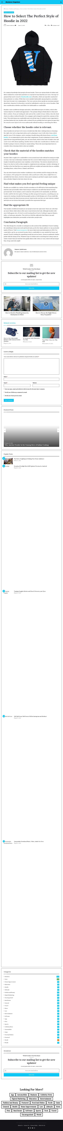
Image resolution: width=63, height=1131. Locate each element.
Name (5, 376)
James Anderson (20, 249)
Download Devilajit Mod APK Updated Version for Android (30, 466)
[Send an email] (15, 25)
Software (7, 1016)
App (6, 1019)
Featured (7, 1037)
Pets (6, 1021)
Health (6, 987)
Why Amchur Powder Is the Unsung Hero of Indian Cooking (27, 445)
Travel (6, 1005)
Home (6, 9)
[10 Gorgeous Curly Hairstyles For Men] (31, 332)
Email (5, 382)
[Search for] (61, 3)
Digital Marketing (9, 995)
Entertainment (8, 1013)
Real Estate (8, 1000)
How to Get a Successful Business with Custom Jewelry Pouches (12, 339)
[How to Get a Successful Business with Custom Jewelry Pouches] (12, 332)
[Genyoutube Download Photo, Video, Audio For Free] (8, 903)
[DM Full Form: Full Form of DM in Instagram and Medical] (8, 777)
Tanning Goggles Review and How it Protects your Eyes (30, 591)
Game (6, 1032)
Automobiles (8, 1029)
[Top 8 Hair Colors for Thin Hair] (50, 332)
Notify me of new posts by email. (13, 395)
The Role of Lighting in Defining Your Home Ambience (29, 459)
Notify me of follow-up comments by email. (16, 392)
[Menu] (2, 3)
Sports (6, 1024)
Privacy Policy (34, 1125)
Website (35, 382)
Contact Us (26, 1125)
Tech (6, 979)
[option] (31, 430)
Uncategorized (9, 997)
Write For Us (42, 1125)
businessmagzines (21, 230)
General (7, 1003)
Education (7, 984)
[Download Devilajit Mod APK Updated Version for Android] (8, 527)
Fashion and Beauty (14, 9)
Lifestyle (7, 989)
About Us (20, 1125)
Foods (6, 1042)
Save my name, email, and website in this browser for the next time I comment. (25, 389)
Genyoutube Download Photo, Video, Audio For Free (29, 841)
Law (6, 1011)
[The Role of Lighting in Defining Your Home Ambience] (8, 461)
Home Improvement (10, 982)
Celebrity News (9, 1026)
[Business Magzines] (13, 2)
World (6, 1040)
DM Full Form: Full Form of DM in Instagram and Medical (30, 716)
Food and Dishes (9, 1034)
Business (7, 976)
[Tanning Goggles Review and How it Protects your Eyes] (8, 652)
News (6, 1008)
